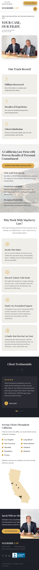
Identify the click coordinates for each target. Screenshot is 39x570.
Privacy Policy (5, 566)
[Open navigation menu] (35, 9)
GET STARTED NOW (11, 531)
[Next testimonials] (22, 370)
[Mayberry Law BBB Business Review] (18, 556)
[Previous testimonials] (17, 370)
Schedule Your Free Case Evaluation (18, 165)
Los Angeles (9, 440)
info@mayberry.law (19, 546)
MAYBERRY (10, 8)
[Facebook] (3, 556)
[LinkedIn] (9, 556)
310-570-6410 (7, 4)
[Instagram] (6, 556)
